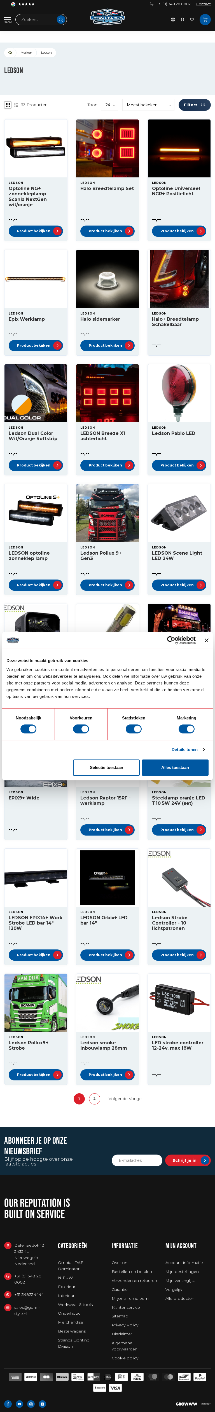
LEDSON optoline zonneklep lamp (29, 555)
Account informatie (184, 1262)
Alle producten (179, 1298)
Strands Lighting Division (74, 1343)
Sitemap (120, 1316)
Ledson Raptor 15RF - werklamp (105, 800)
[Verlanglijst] (192, 19)
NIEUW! (66, 1277)
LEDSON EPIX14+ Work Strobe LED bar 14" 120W (35, 923)
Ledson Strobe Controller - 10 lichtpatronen (170, 923)
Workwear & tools (75, 1304)
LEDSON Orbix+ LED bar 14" (104, 920)
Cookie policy (125, 1358)
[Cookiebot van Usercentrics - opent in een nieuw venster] (171, 640)
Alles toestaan (175, 767)
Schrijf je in (184, 1160)
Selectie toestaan (106, 767)
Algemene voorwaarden (124, 1346)
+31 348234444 (29, 1294)
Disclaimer (122, 1333)
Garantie (120, 1289)
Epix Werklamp (27, 319)
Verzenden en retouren (134, 1280)
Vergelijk (173, 1289)
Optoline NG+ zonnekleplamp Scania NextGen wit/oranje (28, 196)
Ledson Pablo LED (173, 433)
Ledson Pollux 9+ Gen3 (100, 555)
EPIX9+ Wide (24, 798)
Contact (203, 4)
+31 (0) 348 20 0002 (173, 4)
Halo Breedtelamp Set (107, 188)
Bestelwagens (72, 1331)
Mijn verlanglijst (180, 1280)
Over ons (120, 1262)
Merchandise (70, 1322)
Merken (26, 53)
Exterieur (66, 1286)
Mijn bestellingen (182, 1271)
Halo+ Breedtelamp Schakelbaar (175, 321)
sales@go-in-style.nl (27, 1310)
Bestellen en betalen (132, 1271)
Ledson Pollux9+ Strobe (28, 1045)
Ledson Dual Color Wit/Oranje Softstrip (33, 436)
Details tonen (185, 749)
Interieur (66, 1295)
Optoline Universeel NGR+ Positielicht (176, 191)
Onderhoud (69, 1313)
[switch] (81, 728)
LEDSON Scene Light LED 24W (177, 555)
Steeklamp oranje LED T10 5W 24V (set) (178, 800)
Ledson (46, 53)
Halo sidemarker (100, 319)
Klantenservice (126, 1307)
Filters (191, 104)
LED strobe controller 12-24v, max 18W (178, 1045)
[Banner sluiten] (207, 640)
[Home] (10, 52)
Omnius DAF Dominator (70, 1265)
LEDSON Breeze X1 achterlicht (102, 436)
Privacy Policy (125, 1324)
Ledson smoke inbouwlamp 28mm (103, 1045)
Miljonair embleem (130, 1298)
